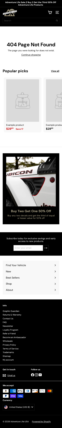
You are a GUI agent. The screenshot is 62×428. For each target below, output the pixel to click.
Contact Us (8, 318)
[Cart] (50, 12)
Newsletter (8, 326)
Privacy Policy (9, 344)
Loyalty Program (10, 330)
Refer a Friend (9, 333)
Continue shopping (31, 54)
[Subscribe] (46, 248)
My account (8, 359)
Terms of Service (10, 348)
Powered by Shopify (41, 421)
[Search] (57, 20)
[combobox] (31, 20)
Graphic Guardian (11, 311)
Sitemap (7, 356)
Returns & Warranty (12, 314)
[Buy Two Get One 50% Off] (31, 181)
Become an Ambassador (14, 337)
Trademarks (8, 352)
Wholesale (8, 341)
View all (55, 71)
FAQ (5, 322)
